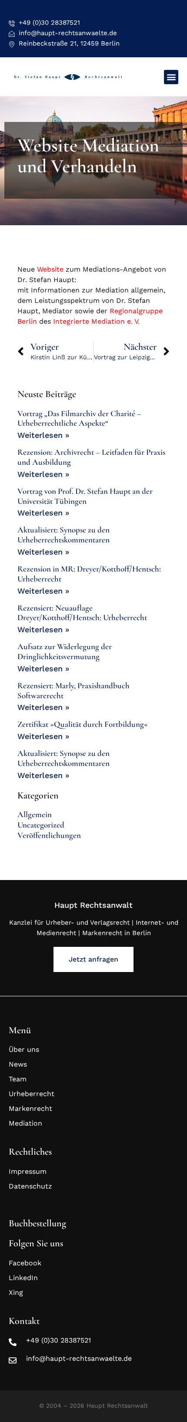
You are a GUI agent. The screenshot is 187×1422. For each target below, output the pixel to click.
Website (50, 269)
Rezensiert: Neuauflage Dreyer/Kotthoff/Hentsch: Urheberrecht (82, 613)
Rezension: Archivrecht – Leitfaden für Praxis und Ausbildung (91, 457)
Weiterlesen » (43, 435)
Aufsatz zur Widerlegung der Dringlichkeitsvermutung (64, 651)
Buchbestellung (37, 1223)
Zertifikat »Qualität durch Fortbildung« (82, 724)
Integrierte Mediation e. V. (96, 321)
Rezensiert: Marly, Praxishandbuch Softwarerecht (73, 690)
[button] (171, 77)
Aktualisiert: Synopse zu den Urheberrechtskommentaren (63, 535)
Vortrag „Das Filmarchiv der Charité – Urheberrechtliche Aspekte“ (79, 418)
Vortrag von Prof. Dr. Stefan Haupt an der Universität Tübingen (85, 496)
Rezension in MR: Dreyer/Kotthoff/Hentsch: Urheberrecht (89, 574)
